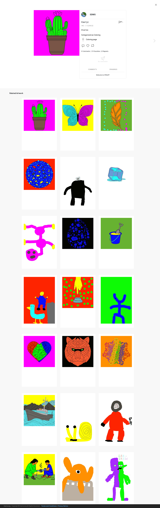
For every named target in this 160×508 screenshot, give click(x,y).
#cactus (84, 30)
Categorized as (90, 35)
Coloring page (91, 39)
